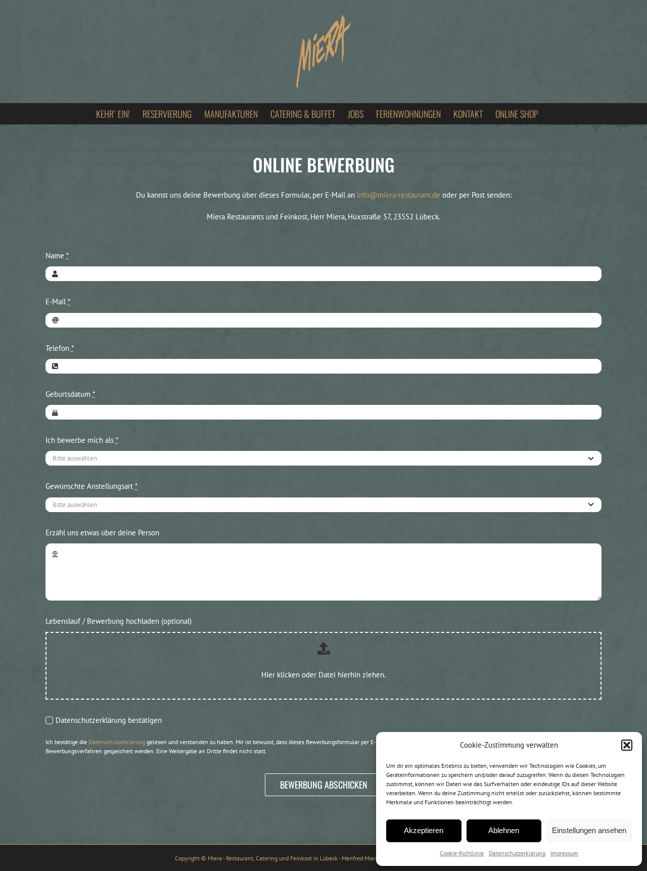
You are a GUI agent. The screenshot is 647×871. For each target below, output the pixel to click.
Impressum (564, 853)
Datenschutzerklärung (517, 853)
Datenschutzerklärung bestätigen (109, 720)
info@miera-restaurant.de (398, 195)
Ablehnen (503, 830)
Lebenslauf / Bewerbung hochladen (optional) (118, 621)
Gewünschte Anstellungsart (91, 486)
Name (57, 255)
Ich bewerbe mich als (81, 440)
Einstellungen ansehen (589, 830)
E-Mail (57, 301)
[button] (627, 745)
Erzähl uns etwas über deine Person (102, 532)
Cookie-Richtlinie (462, 853)
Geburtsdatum (70, 394)
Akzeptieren (423, 830)
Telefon (59, 348)
